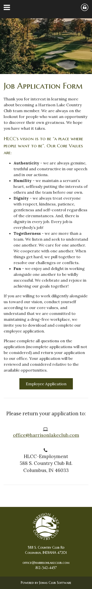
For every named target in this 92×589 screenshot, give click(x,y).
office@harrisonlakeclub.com (46, 435)
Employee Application (46, 383)
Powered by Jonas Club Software (46, 582)
